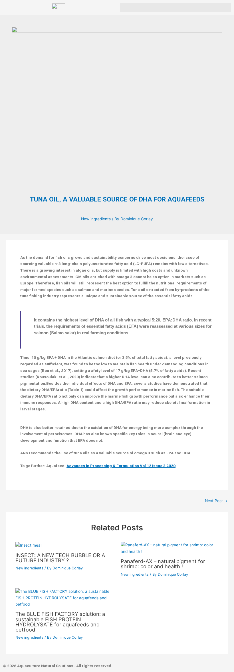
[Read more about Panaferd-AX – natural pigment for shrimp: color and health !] (170, 548)
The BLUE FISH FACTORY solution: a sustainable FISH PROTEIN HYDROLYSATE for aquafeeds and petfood (60, 622)
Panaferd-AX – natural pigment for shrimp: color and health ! (163, 563)
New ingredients (96, 219)
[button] (175, 7)
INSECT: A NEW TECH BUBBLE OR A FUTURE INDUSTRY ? (60, 557)
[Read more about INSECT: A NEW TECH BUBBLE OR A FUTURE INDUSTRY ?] (28, 545)
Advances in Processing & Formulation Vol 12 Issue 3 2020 (120, 465)
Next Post (216, 501)
